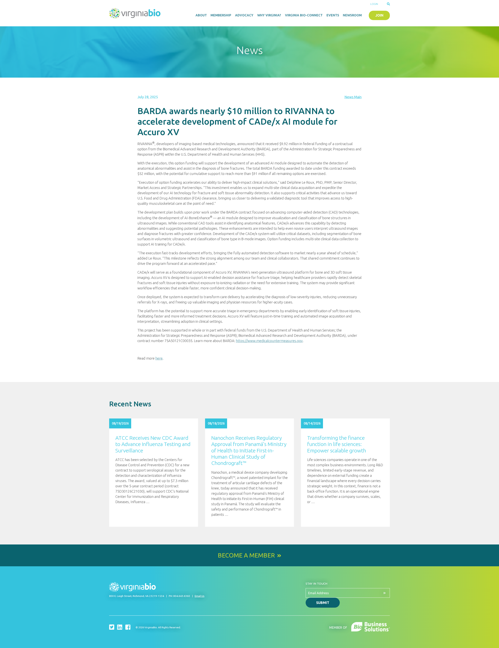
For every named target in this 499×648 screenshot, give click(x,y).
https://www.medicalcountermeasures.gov (269, 341)
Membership (221, 15)
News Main (353, 97)
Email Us (199, 595)
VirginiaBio (135, 13)
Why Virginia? (269, 15)
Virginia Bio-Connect (304, 15)
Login (374, 3)
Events (332, 15)
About (201, 15)
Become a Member (246, 555)
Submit (322, 603)
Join (379, 15)
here (159, 358)
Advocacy (244, 15)
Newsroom (352, 15)
